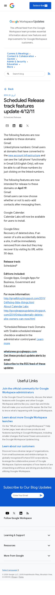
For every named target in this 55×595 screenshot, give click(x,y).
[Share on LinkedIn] (14, 125)
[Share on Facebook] (20, 125)
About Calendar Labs (16, 306)
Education (13, 64)
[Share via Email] (7, 125)
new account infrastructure (24, 155)
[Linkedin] (20, 513)
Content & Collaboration (21, 56)
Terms (21, 577)
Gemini (12, 59)
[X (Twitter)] (14, 513)
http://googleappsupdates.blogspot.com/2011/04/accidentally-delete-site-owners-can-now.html (25, 314)
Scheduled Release (12, 117)
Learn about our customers (18, 446)
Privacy (14, 577)
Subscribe (40, 5)
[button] (27, 535)
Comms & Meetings (19, 53)
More (11, 67)
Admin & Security (17, 61)
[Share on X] (27, 125)
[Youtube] (7, 513)
